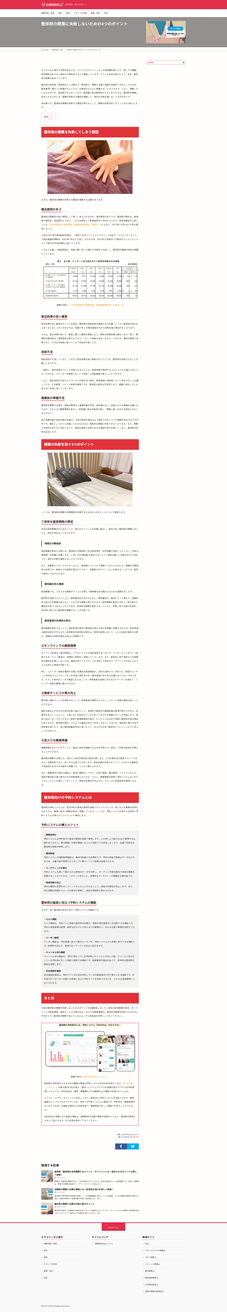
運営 (68, 13)
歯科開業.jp (149, 1271)
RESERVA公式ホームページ (96, 1076)
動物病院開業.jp (151, 1278)
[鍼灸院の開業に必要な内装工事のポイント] (47, 1208)
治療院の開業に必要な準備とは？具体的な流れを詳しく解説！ (84, 1189)
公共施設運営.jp (151, 1285)
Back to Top (113, 1227)
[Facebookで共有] (121, 1146)
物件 (60, 13)
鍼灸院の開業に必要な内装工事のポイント (74, 1204)
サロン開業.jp (150, 1257)
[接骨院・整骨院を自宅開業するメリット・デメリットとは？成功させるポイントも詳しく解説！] (47, 1176)
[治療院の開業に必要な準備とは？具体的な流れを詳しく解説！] (47, 1194)
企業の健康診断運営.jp (154, 1291)
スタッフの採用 (80, 13)
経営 (106, 13)
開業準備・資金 (47, 13)
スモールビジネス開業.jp (155, 1250)
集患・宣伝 (95, 13)
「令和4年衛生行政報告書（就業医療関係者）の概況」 (74, 224)
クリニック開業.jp (152, 1264)
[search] (184, 63)
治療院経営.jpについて (103, 1244)
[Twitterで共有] (133, 1146)
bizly (147, 1244)
